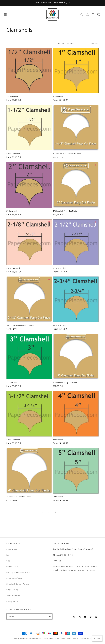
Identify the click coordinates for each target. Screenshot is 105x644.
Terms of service (72, 638)
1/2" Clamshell (12, 96)
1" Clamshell (58, 96)
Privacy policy (60, 638)
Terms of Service (13, 596)
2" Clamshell (11, 211)
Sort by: (61, 43)
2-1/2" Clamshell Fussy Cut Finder (20, 325)
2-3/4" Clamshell (59, 325)
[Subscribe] (49, 616)
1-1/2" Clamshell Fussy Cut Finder (67, 154)
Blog (8, 561)
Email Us (57, 560)
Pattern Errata (12, 590)
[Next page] (63, 512)
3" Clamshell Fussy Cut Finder (65, 383)
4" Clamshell (58, 440)
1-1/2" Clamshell (13, 154)
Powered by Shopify (34, 638)
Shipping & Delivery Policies (17, 584)
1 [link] (42, 512)
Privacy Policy (12, 601)
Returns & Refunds (14, 578)
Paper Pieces (23, 638)
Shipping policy (86, 638)
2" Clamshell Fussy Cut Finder (65, 211)
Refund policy (48, 638)
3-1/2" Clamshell (13, 440)
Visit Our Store (12, 567)
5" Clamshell (58, 497)
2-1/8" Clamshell (13, 268)
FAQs (8, 555)
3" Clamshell (11, 383)
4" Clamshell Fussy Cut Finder (18, 497)
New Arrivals (11, 549)
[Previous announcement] (5, 3)
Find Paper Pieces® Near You (18, 572)
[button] (5, 14)
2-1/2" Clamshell (59, 268)
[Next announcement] (100, 3)
